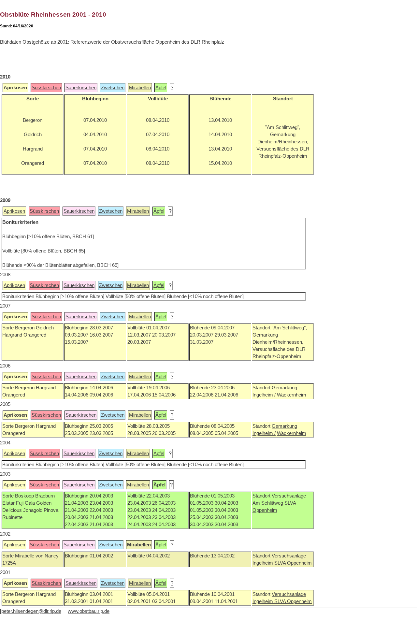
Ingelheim (263, 563)
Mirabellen (140, 87)
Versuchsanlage (289, 495)
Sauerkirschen (80, 87)
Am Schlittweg (267, 503)
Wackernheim (291, 433)
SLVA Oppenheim (293, 563)
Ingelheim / (264, 433)
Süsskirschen (46, 87)
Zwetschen (112, 87)
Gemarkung (284, 426)
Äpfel (160, 87)
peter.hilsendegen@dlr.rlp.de (31, 611)
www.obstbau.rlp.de (88, 611)
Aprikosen (14, 211)
